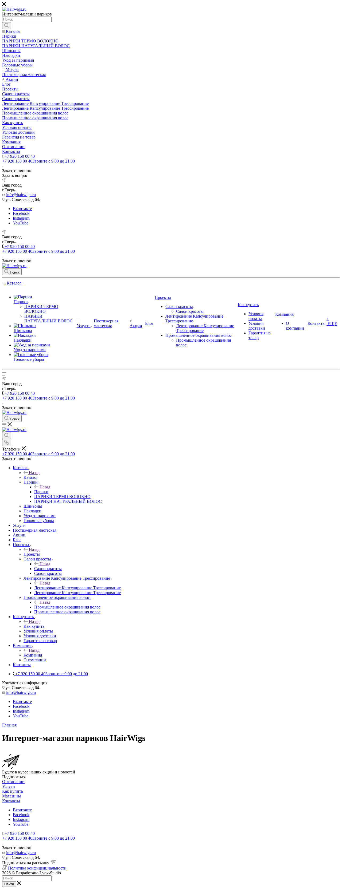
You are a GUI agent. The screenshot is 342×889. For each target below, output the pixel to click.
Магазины (11, 796)
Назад (34, 472)
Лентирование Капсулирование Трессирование (77, 588)
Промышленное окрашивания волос (67, 607)
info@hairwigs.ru (21, 194)
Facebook (21, 213)
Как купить (34, 626)
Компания (33, 655)
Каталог (31, 477)
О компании (13, 781)
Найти (9, 884)
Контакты (11, 801)
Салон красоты (48, 568)
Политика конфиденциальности (37, 868)
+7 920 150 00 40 (19, 156)
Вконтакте (22, 208)
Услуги (8, 786)
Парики (41, 491)
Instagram (21, 218)
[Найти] (6, 25)
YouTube (20, 223)
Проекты (32, 554)
